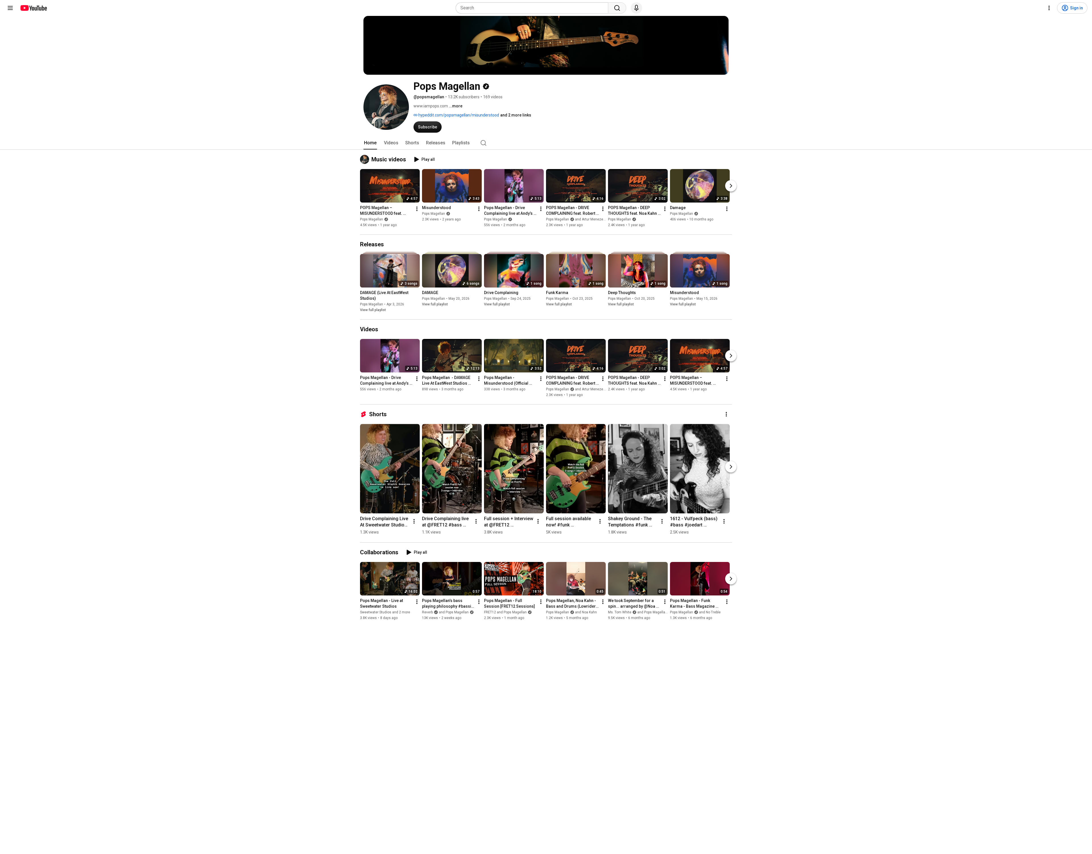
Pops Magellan (371, 219)
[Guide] (10, 8)
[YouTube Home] (33, 8)
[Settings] (1049, 8)
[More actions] (417, 208)
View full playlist (373, 310)
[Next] (731, 185)
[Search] (617, 8)
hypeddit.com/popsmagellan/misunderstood (458, 115)
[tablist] (546, 143)
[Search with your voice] (636, 8)
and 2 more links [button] (515, 115)
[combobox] (533, 8)
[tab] (370, 143)
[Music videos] (365, 159)
